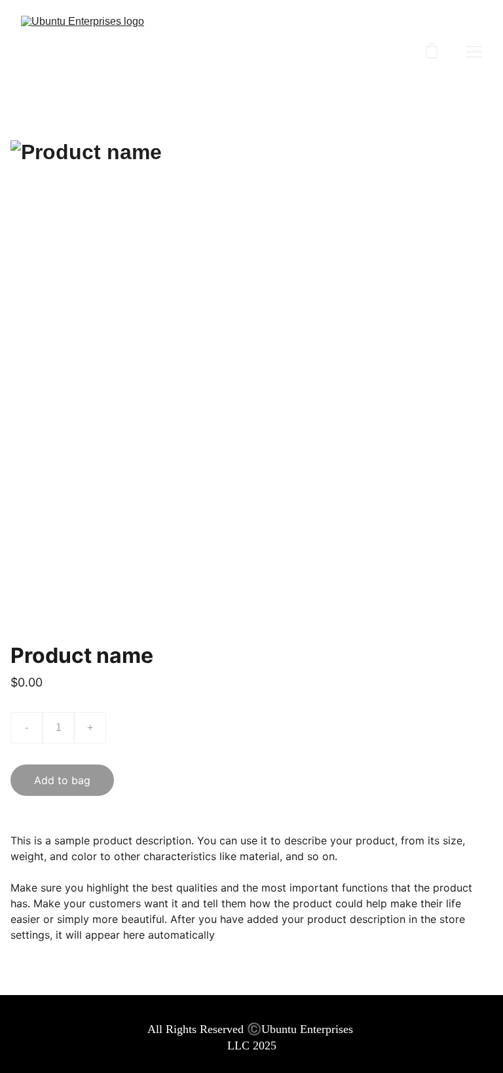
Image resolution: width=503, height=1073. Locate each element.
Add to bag (62, 780)
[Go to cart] (431, 52)
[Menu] (474, 52)
